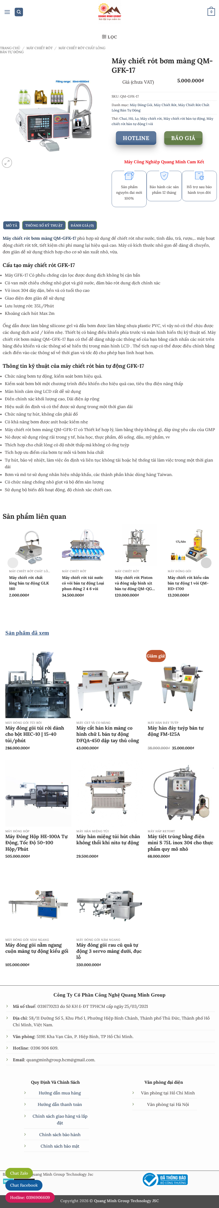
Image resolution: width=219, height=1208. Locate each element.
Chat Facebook (24, 1185)
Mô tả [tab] (11, 225)
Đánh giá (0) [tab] (82, 225)
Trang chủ (10, 48)
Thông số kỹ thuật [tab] (43, 225)
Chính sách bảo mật (60, 1146)
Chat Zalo (19, 1173)
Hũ (130, 118)
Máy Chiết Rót (39, 48)
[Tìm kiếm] (19, 12)
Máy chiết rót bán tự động (184, 118)
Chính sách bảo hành (60, 1134)
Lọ (137, 118)
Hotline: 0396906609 (30, 1197)
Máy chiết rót (151, 118)
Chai (123, 118)
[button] (7, 12)
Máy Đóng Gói (141, 105)
